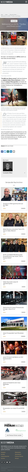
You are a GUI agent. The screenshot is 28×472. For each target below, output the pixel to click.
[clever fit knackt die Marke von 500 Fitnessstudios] (14, 347)
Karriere (3, 458)
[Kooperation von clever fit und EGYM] (14, 399)
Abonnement (18, 454)
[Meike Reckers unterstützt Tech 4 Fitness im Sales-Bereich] (14, 219)
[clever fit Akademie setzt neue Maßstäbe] (14, 373)
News (6, 14)
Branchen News (13, 14)
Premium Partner (19, 456)
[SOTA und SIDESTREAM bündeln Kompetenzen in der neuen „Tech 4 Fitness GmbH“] (14, 245)
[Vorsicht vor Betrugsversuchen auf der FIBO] (14, 194)
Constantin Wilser (7, 173)
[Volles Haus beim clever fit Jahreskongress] (14, 272)
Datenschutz (10, 470)
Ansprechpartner (5, 456)
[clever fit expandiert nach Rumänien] (14, 323)
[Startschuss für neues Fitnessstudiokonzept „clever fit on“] (14, 298)
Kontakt (3, 454)
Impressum (3, 470)
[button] (2, 151)
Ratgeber (3, 452)
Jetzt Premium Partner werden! (14, 435)
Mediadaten (18, 452)
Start (2, 14)
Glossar (17, 458)
